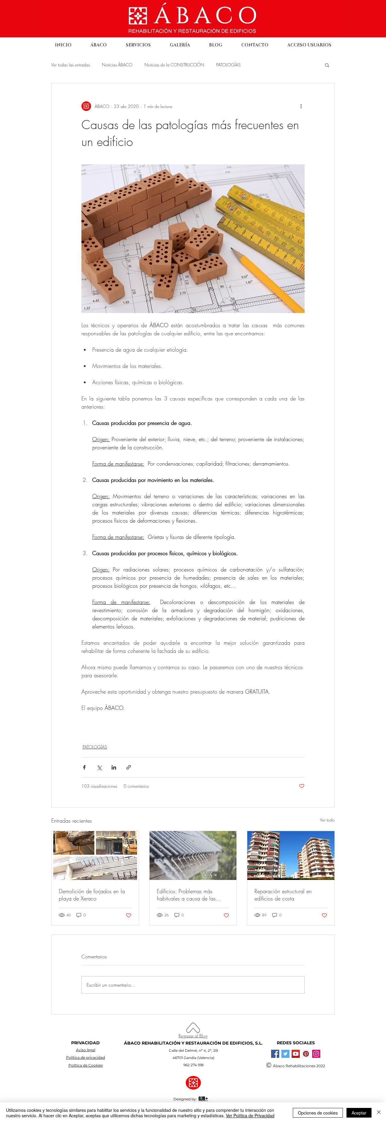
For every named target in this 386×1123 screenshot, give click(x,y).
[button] (327, 64)
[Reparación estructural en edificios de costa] (290, 855)
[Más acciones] (301, 106)
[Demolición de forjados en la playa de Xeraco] (95, 855)
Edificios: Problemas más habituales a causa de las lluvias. (186, 894)
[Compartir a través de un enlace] (128, 767)
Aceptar (359, 1113)
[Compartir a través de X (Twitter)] (99, 767)
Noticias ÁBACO (117, 65)
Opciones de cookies (318, 1113)
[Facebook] (275, 1054)
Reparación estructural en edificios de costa (283, 894)
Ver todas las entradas (70, 65)
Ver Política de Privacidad (250, 1115)
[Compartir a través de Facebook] (84, 767)
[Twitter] (285, 1054)
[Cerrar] (378, 1112)
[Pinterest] (306, 1054)
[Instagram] (316, 1054)
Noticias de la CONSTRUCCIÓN (174, 65)
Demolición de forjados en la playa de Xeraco (92, 894)
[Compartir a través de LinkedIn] (114, 767)
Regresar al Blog (193, 1036)
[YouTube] (296, 1054)
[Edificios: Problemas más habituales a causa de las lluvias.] (193, 855)
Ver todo (327, 820)
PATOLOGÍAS (228, 65)
